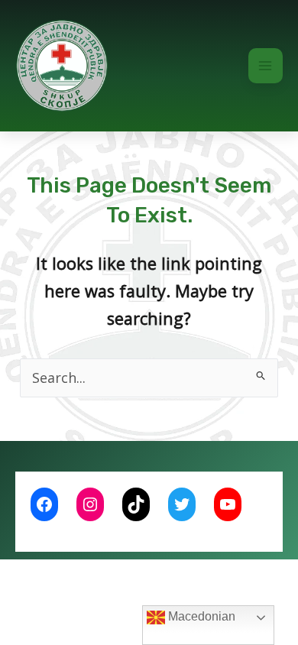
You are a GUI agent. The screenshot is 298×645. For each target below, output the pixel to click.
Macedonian (200, 616)
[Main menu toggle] (265, 65)
